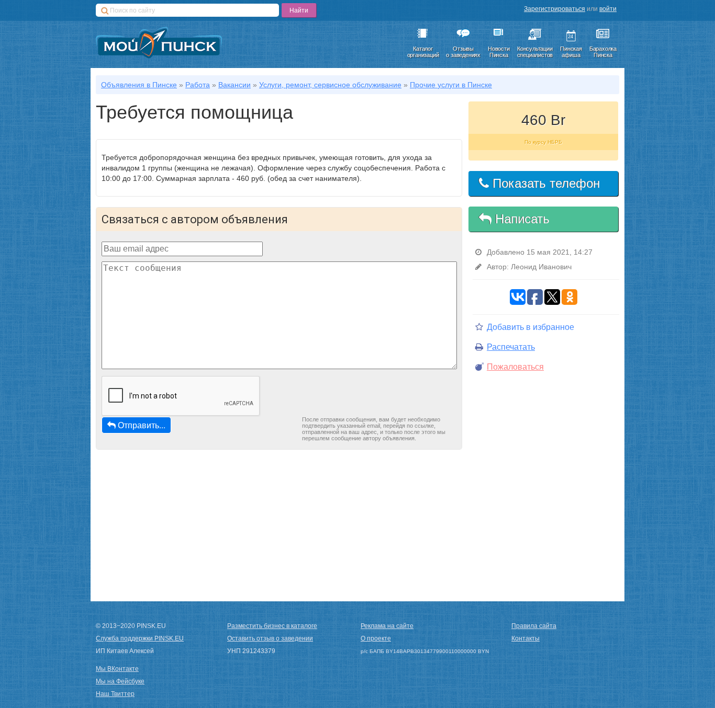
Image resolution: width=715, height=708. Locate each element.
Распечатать (511, 346)
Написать (520, 219)
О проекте (376, 638)
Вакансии (234, 85)
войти (608, 9)
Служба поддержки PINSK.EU (140, 638)
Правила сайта (533, 626)
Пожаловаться (515, 366)
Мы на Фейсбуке (120, 681)
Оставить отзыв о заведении (270, 638)
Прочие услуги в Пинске (451, 85)
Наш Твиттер (115, 694)
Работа (197, 85)
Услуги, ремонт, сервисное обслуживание (330, 85)
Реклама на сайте (387, 626)
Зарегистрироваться (554, 9)
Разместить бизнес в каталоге (272, 626)
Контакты (525, 638)
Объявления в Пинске (139, 85)
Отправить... (141, 425)
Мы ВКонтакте (117, 668)
